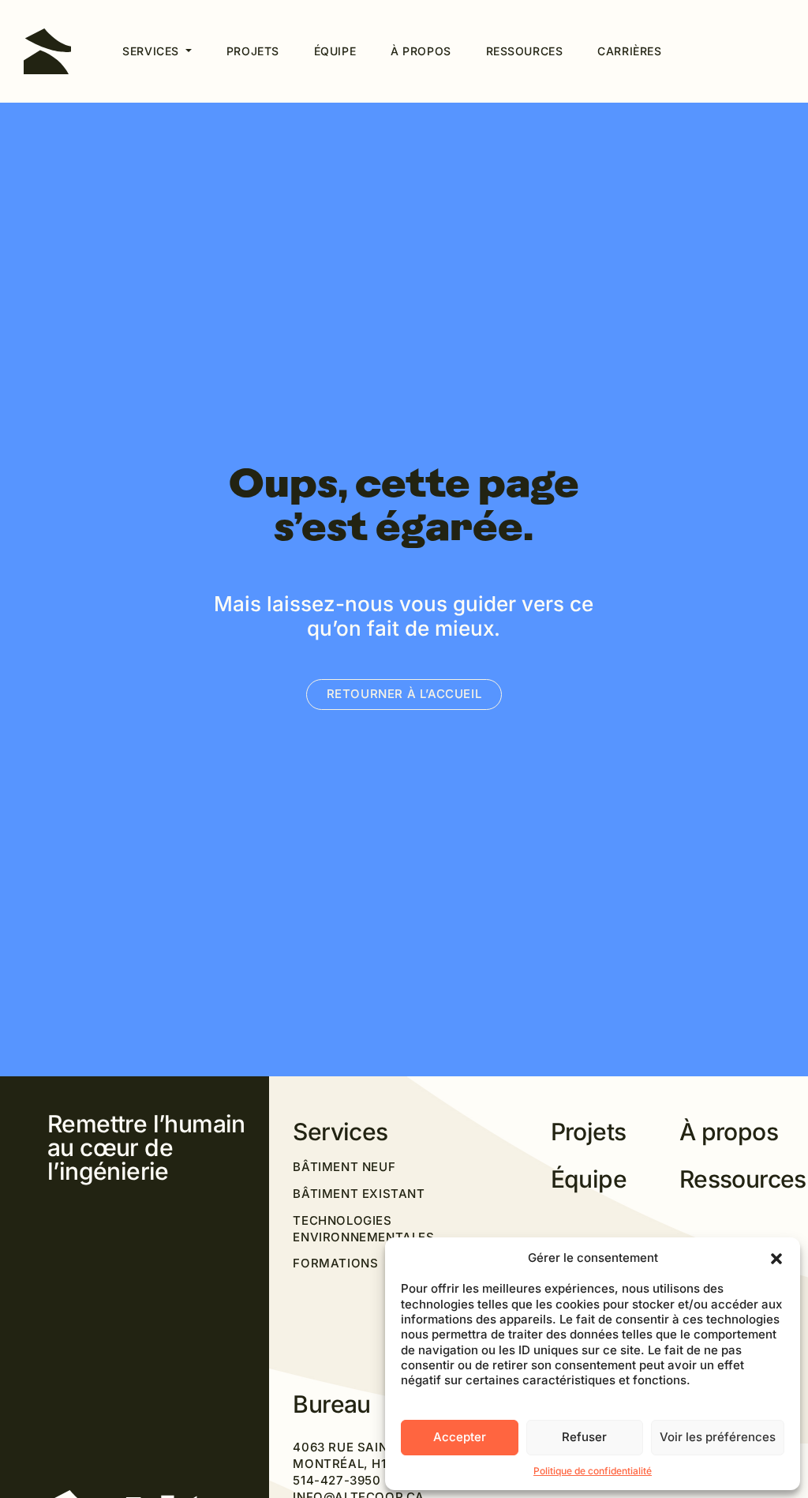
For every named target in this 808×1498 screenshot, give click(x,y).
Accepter (459, 1436)
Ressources (524, 51)
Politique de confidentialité (592, 1471)
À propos (421, 51)
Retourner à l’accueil (404, 693)
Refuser (584, 1436)
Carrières (629, 51)
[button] (776, 1257)
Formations (335, 1263)
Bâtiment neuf (344, 1166)
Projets (252, 51)
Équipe (335, 51)
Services (152, 51)
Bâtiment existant (359, 1193)
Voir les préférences (718, 1436)
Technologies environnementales (363, 1229)
